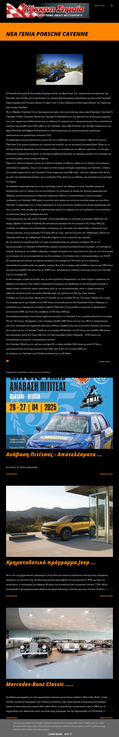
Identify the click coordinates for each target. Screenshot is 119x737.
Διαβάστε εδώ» (106, 474)
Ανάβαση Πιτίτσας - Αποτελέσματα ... (54, 454)
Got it (68, 734)
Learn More (55, 734)
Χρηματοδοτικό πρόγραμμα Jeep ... (51, 562)
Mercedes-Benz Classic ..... (39, 684)
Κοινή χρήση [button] (104, 362)
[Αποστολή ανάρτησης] (7, 362)
